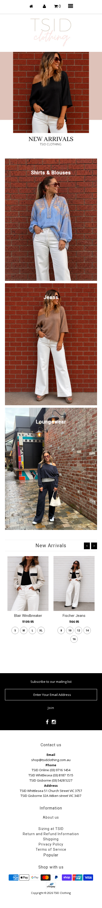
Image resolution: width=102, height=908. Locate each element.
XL (41, 630)
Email (51, 754)
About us (51, 817)
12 (78, 630)
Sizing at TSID (51, 829)
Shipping (51, 839)
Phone (51, 765)
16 (74, 639)
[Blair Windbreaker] (28, 583)
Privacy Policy (51, 844)
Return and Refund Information (51, 834)
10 (69, 630)
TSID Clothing (62, 893)
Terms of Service (51, 849)
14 (87, 630)
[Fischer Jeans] (74, 583)
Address (51, 785)
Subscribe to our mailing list (51, 681)
